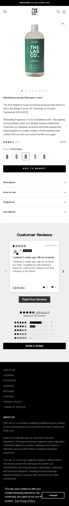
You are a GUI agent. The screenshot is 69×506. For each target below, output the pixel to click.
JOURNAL (8, 375)
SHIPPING (8, 386)
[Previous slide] (5, 271)
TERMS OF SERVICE (14, 407)
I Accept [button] (53, 495)
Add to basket (34, 169)
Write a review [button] (34, 346)
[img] (19, 246)
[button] (44, 287)
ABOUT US (9, 370)
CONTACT (8, 397)
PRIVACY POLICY (12, 402)
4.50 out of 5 (43, 313)
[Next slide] (63, 271)
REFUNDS (8, 391)
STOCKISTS (9, 381)
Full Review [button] (19, 288)
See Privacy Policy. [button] (25, 501)
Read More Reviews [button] (34, 299)
